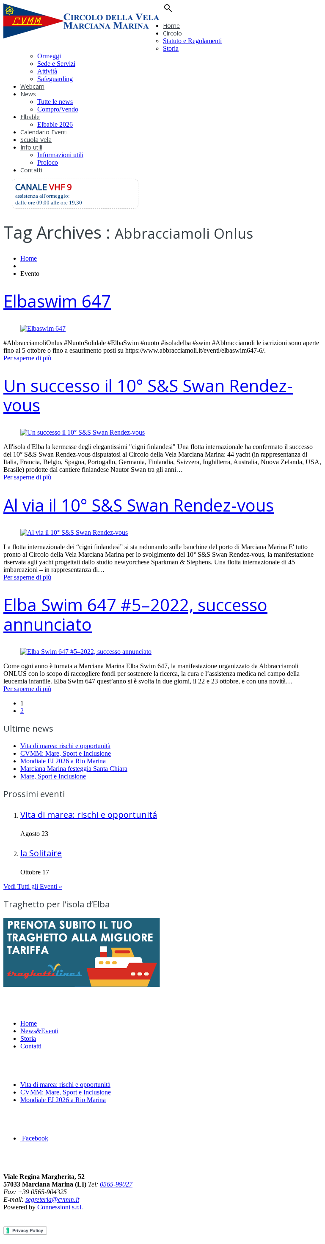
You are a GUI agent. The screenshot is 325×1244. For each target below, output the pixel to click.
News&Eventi (39, 1030)
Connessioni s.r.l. (60, 1207)
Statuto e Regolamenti (192, 40)
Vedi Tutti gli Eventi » (32, 886)
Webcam (32, 86)
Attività (47, 71)
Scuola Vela (36, 140)
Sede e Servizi (56, 63)
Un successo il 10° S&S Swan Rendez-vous (148, 395)
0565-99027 (116, 1184)
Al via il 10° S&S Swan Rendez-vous (138, 505)
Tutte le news (55, 101)
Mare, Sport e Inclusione (53, 776)
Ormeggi (49, 56)
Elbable (30, 117)
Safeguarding (55, 78)
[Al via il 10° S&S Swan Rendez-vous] (74, 532)
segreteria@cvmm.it (52, 1199)
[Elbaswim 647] (43, 328)
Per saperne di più (27, 358)
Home (171, 26)
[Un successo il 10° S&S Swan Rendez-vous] (82, 432)
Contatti (31, 170)
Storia (171, 48)
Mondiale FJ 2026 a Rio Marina (63, 761)
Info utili (31, 147)
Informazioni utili (60, 154)
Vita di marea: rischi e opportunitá (88, 814)
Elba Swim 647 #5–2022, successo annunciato (135, 614)
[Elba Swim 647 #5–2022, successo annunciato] (85, 651)
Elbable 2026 (55, 124)
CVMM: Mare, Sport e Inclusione (65, 753)
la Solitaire (41, 853)
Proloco (47, 162)
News (28, 94)
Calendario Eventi (44, 132)
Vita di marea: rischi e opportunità (65, 745)
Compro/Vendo (57, 109)
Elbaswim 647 (57, 301)
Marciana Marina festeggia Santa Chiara (73, 768)
